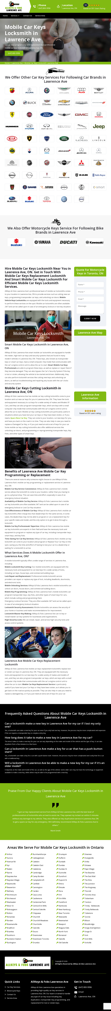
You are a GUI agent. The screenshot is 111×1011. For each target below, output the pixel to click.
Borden (10, 920)
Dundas (62, 865)
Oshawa (87, 865)
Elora (61, 891)
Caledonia (37, 869)
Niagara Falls (64, 928)
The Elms (88, 880)
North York (63, 931)
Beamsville (11, 884)
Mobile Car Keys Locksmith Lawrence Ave (41, 63)
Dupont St (63, 880)
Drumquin (63, 854)
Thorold (87, 891)
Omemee (88, 854)
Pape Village (89, 869)
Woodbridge (89, 924)
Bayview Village (13, 880)
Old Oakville (63, 942)
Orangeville (89, 858)
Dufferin (62, 858)
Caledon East (38, 865)
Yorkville (87, 942)
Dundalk (62, 861)
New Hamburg (64, 909)
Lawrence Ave (17, 63)
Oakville (62, 939)
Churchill (36, 917)
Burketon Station (14, 939)
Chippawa (37, 913)
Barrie (9, 872)
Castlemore (37, 898)
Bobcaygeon (12, 909)
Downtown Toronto (41, 939)
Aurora (10, 858)
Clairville (36, 928)
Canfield (36, 884)
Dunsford (62, 876)
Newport (62, 924)
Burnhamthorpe (39, 854)
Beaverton (11, 887)
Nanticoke (63, 906)
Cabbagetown (38, 858)
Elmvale (62, 887)
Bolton (9, 913)
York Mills (88, 939)
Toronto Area (89, 895)
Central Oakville (39, 909)
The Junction (89, 884)
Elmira (61, 884)
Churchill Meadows (40, 920)
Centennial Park (39, 902)
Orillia (86, 861)
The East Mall (89, 876)
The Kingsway (90, 887)
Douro (35, 931)
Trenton (87, 902)
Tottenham (89, 898)
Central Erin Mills (40, 906)
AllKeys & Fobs (14, 9)
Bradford (10, 928)
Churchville (37, 924)
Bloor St (10, 906)
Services (14, 16)
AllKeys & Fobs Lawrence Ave (84, 964)
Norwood (62, 935)
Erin (60, 895)
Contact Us (27, 16)
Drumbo (36, 942)
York (86, 935)
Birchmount (12, 895)
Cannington (37, 887)
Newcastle (63, 917)
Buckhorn (11, 935)
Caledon (36, 861)
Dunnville (62, 872)
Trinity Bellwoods (91, 909)
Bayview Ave (12, 876)
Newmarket (63, 920)
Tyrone (87, 917)
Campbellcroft (38, 880)
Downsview (37, 935)
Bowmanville (12, 924)
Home (5, 16)
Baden (9, 869)
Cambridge (37, 872)
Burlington (11, 942)
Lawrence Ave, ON (86, 996)
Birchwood (11, 898)
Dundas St (63, 869)
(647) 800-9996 (14, 53)
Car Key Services (13, 987)
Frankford (63, 902)
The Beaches (89, 872)
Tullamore (88, 913)
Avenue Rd (11, 861)
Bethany (10, 891)
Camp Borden (38, 876)
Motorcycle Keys (13, 991)
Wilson (87, 920)
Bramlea (10, 931)
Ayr (8, 865)
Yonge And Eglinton (92, 928)
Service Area (40, 16)
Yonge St (88, 931)
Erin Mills (62, 898)
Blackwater (11, 902)
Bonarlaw (11, 917)
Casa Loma (37, 895)
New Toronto (64, 913)
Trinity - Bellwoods (92, 906)
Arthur (9, 854)
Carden (36, 891)
